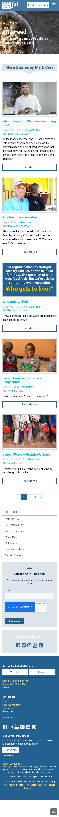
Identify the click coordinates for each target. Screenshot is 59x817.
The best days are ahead (20, 217)
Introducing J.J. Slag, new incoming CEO (29, 123)
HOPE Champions (14, 525)
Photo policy (23, 785)
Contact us (8, 708)
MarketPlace (11, 537)
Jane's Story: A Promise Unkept (26, 454)
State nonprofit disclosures (43, 785)
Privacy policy (9, 785)
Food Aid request (11, 705)
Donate (31, 5)
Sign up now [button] (11, 750)
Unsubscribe (29, 788)
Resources (7, 711)
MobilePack (11, 543)
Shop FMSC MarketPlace (15, 684)
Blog (4, 701)
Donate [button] (42, 672)
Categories (12, 512)
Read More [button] (29, 167)
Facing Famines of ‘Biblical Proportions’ (22, 380)
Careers (6, 687)
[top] (53, 811)
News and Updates (18, 133)
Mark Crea (34, 130)
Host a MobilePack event (15, 681)
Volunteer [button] (15, 672)
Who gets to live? (15, 302)
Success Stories (13, 555)
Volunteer (43, 5)
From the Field (15, 390)
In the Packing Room (15, 531)
